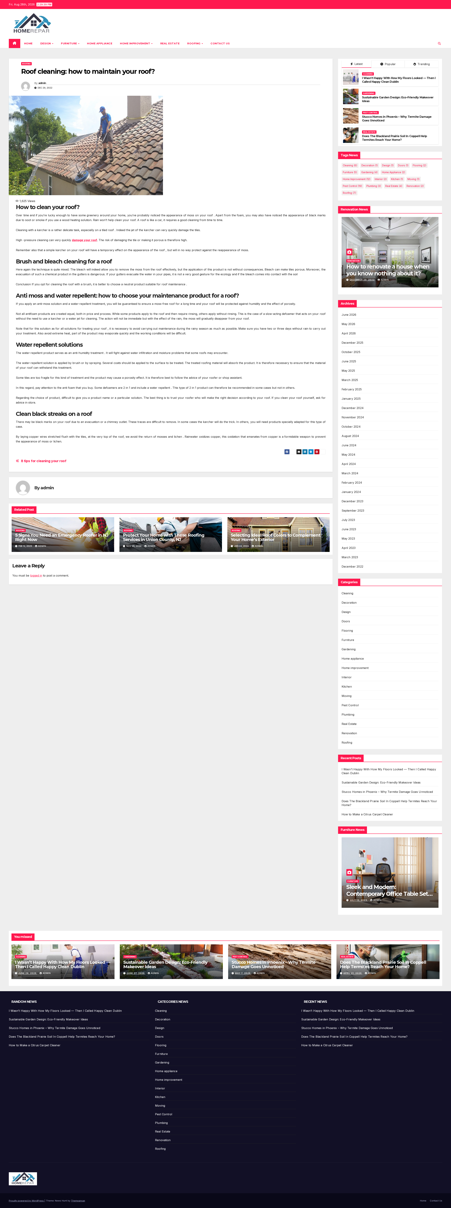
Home (28, 43)
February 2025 (352, 389)
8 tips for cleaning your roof (43, 461)
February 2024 (352, 482)
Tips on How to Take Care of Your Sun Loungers (383, 890)
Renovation (415, 185)
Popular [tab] (390, 64)
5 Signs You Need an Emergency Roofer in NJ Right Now (61, 537)
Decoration (370, 165)
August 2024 (350, 436)
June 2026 (349, 314)
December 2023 (352, 501)
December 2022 (352, 566)
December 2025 (352, 342)
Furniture (69, 43)
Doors (403, 165)
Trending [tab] (423, 64)
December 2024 (353, 408)
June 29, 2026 (27, 973)
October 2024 (351, 426)
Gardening (368, 93)
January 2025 (351, 398)
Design (46, 43)
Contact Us (220, 43)
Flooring (419, 165)
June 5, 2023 (358, 900)
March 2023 (350, 557)
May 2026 (348, 324)
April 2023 (349, 548)
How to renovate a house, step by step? (386, 270)
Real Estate (170, 43)
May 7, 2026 (243, 973)
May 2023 (348, 538)
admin (42, 83)
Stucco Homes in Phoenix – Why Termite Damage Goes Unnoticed (387, 792)
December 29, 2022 (362, 279)
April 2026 (349, 333)
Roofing (194, 43)
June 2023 (349, 529)
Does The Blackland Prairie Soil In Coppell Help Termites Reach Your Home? (394, 137)
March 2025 (350, 380)
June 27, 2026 (136, 973)
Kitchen (397, 179)
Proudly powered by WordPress (26, 1200)
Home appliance (99, 43)
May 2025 (348, 370)
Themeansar (78, 1200)
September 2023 (353, 510)
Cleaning (368, 74)
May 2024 (349, 454)
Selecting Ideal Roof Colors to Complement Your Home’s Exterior (275, 537)
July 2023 (348, 520)
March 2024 (350, 473)
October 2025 (351, 352)
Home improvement (135, 43)
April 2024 (349, 464)
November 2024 (353, 417)
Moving (413, 179)
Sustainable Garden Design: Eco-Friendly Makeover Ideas (381, 782)
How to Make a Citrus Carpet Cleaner (367, 814)
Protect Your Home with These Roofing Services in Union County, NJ (163, 537)
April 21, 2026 (352, 973)
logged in (36, 575)
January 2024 (351, 492)
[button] (439, 43)
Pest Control (370, 113)
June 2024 (349, 445)
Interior (381, 179)
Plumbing (373, 185)
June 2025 (349, 361)
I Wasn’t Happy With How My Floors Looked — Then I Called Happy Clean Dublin (399, 79)
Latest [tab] (358, 64)
